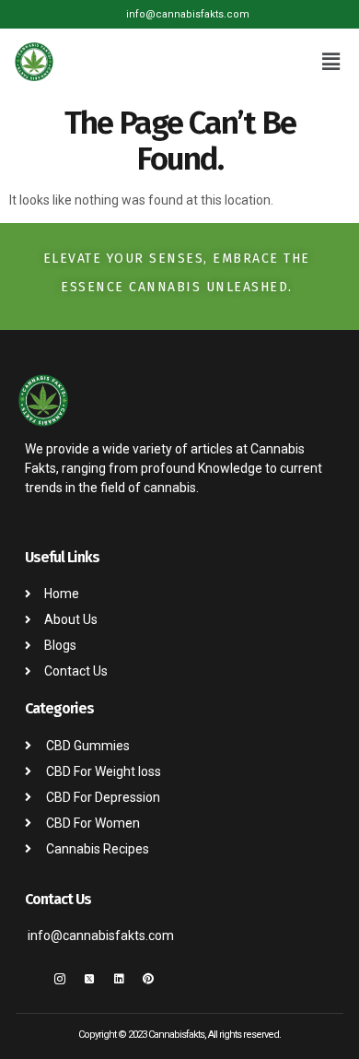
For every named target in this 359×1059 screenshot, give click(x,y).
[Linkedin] (118, 978)
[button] (331, 61)
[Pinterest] (148, 978)
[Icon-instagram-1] (59, 978)
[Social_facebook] (30, 978)
